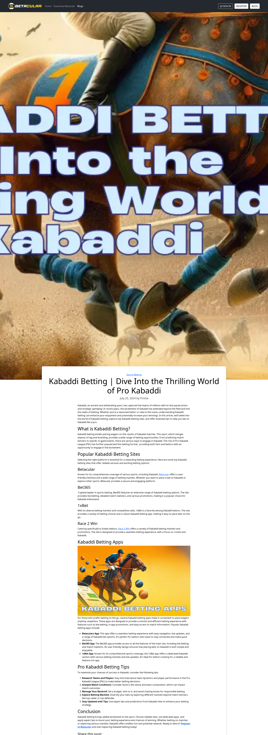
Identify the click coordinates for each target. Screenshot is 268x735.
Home (48, 6)
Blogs (80, 6)
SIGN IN (226, 6)
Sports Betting (134, 374)
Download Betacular (64, 6)
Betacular (164, 474)
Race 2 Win (124, 528)
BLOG (255, 6)
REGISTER (241, 6)
